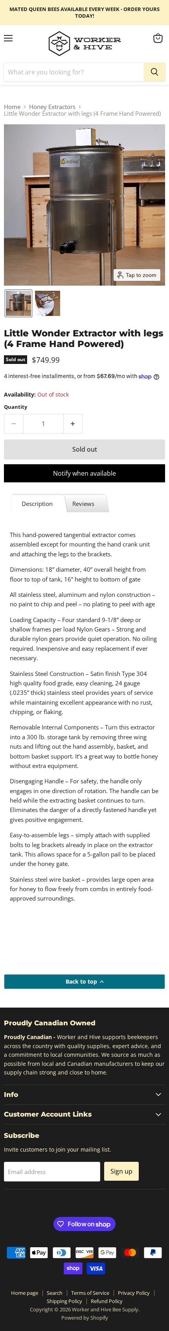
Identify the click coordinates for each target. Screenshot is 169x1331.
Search (54, 1292)
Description (37, 504)
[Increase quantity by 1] (73, 424)
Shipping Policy (64, 1301)
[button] (18, 303)
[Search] (154, 72)
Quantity (15, 407)
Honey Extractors (52, 106)
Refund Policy (107, 1301)
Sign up (121, 1171)
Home (12, 106)
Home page (24, 1292)
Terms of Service (90, 1292)
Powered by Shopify (84, 1317)
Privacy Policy (134, 1292)
